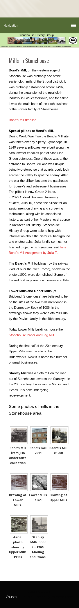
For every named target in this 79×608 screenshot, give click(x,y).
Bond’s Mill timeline (22, 120)
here (63, 247)
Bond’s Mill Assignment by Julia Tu (33, 253)
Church (11, 596)
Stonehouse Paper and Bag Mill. (32, 335)
